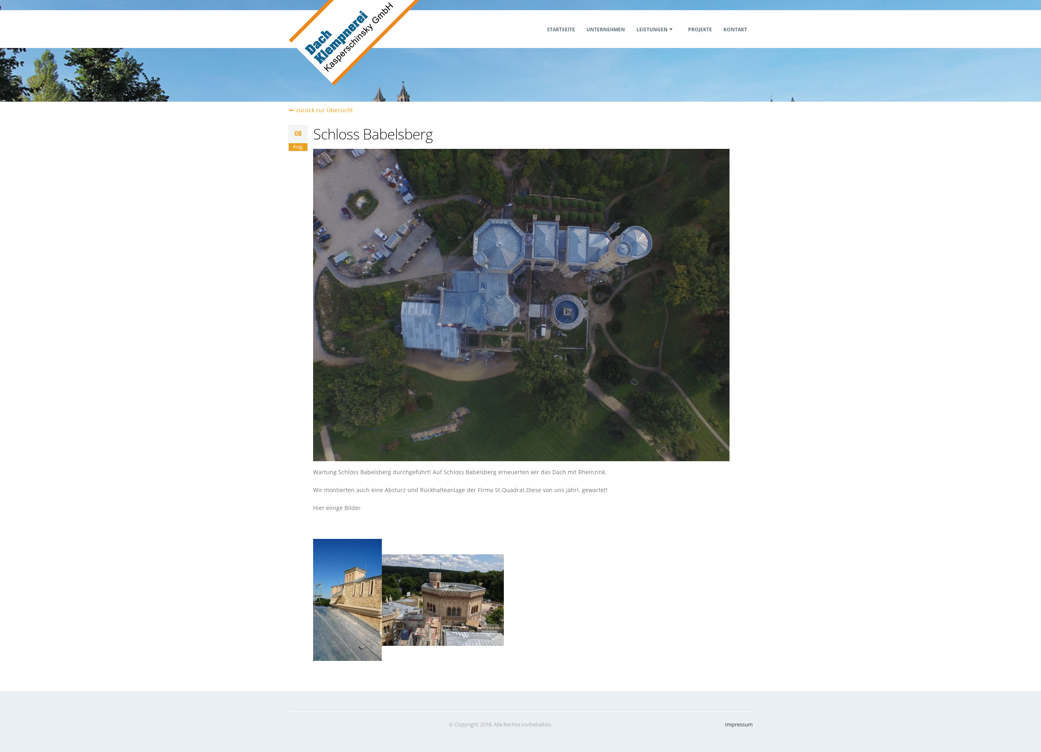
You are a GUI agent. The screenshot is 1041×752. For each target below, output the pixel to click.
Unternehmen (605, 29)
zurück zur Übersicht (323, 110)
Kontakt (735, 29)
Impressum (739, 724)
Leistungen (652, 29)
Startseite (561, 29)
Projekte (700, 29)
